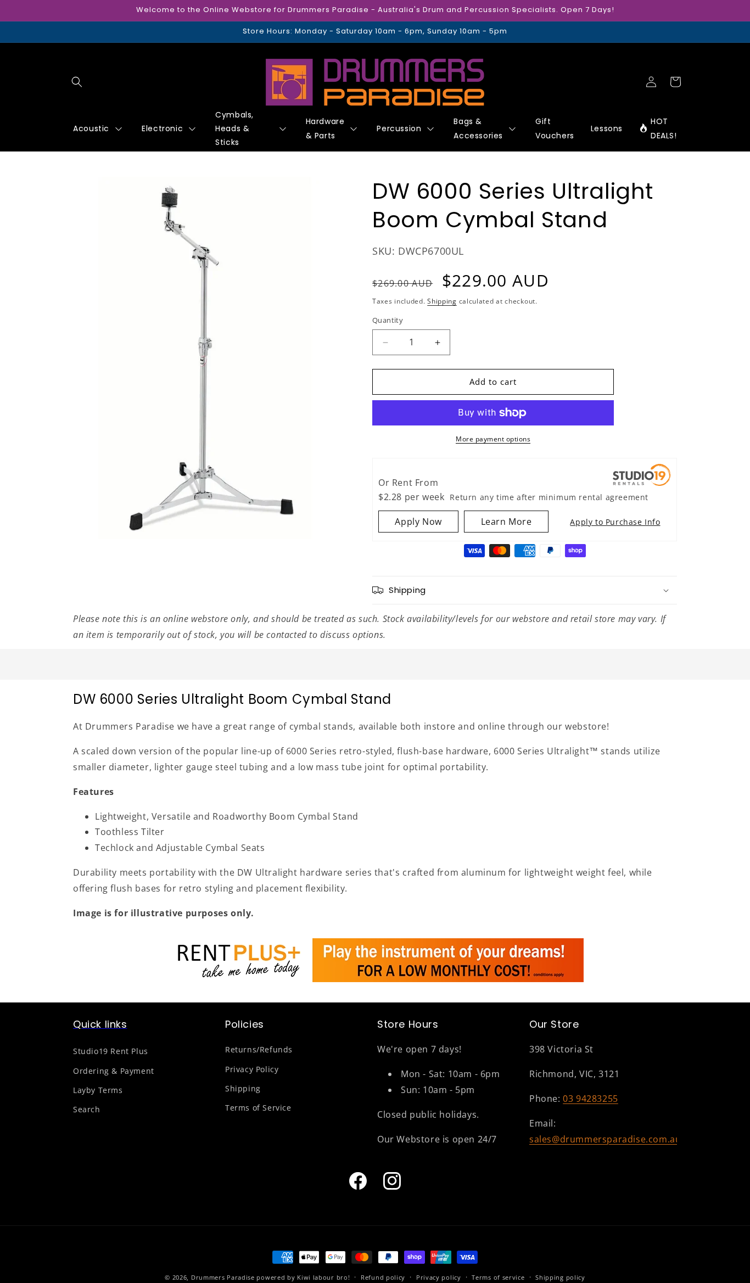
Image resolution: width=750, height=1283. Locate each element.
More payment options (493, 439)
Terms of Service (258, 1107)
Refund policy (383, 1277)
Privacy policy (438, 1277)
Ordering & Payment (113, 1071)
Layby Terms (98, 1090)
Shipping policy (560, 1277)
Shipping (442, 301)
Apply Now (418, 522)
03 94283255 (590, 1098)
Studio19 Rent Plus (110, 1051)
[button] (77, 82)
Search (86, 1109)
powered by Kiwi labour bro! (303, 1277)
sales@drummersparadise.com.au (605, 1139)
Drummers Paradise (223, 1277)
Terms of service (498, 1277)
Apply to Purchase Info (615, 522)
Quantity (387, 321)
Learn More (506, 522)
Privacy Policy (251, 1069)
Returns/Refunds (259, 1050)
